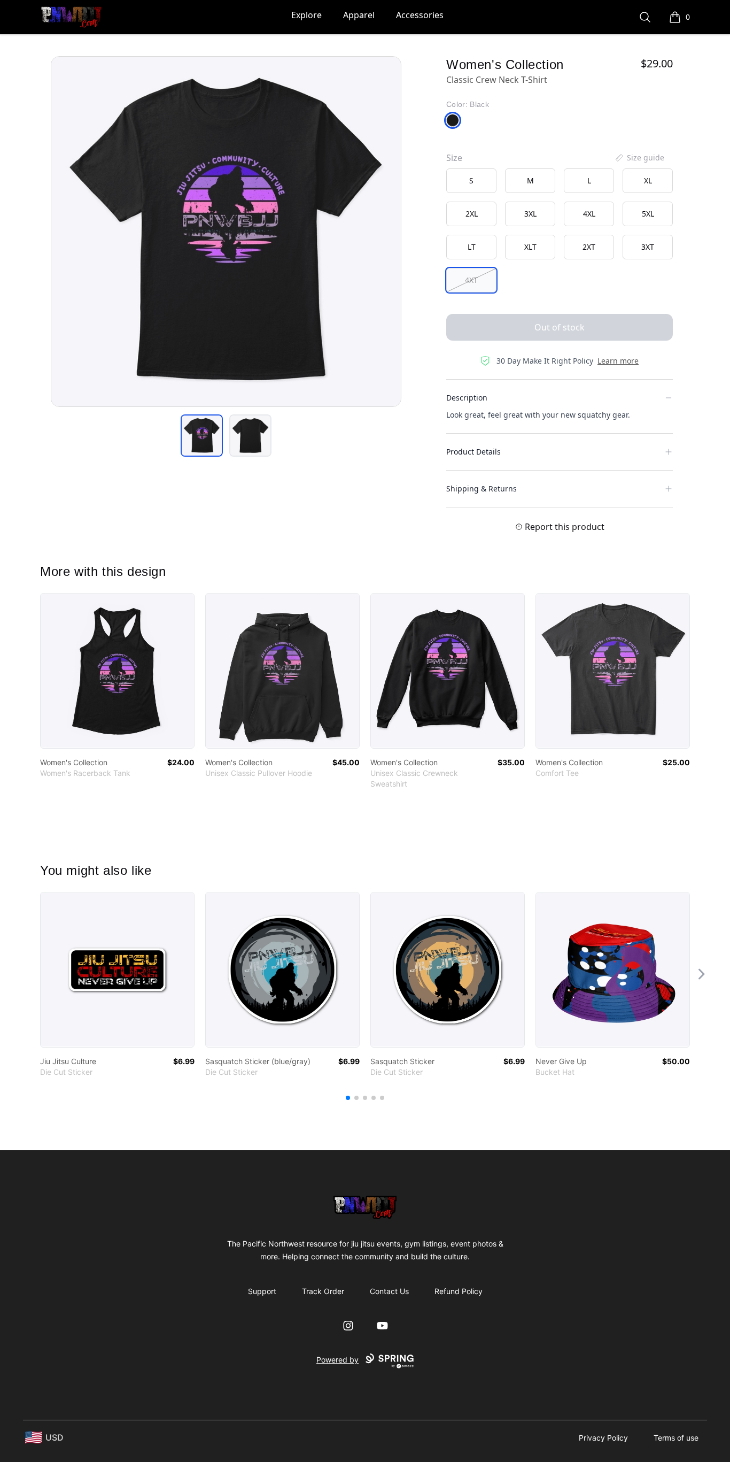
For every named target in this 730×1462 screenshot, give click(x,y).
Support (262, 1291)
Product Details (473, 452)
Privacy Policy (603, 1437)
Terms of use (676, 1437)
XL (648, 180)
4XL (589, 214)
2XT (589, 247)
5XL (648, 214)
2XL (471, 214)
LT (472, 247)
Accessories (420, 15)
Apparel (359, 15)
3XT (647, 247)
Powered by (337, 1359)
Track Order (323, 1291)
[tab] (202, 435)
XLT (530, 247)
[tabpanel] (226, 231)
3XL (530, 214)
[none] (639, 157)
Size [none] (454, 158)
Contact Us (389, 1291)
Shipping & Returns (481, 488)
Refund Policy (458, 1291)
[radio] (471, 180)
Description (466, 398)
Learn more (618, 361)
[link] (117, 671)
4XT (471, 280)
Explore (306, 15)
